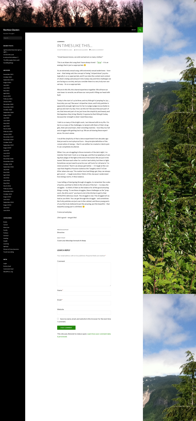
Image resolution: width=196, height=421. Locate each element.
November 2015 (8, 191)
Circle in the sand (8, 54)
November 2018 (8, 161)
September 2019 (8, 145)
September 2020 (8, 112)
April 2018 (6, 175)
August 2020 (7, 115)
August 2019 (7, 148)
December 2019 (8, 137)
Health (5, 241)
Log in (5, 263)
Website (60, 309)
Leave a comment (97, 50)
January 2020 (7, 134)
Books (5, 222)
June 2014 (6, 210)
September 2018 (8, 167)
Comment (61, 261)
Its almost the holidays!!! (11, 57)
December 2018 (8, 159)
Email (60, 300)
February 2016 (7, 188)
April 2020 (6, 126)
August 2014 (7, 205)
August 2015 (7, 197)
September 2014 (8, 202)
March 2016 (7, 186)
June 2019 (6, 153)
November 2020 (8, 107)
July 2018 (6, 169)
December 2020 (8, 104)
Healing (5, 238)
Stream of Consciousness (11, 249)
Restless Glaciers (11, 30)
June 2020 (6, 120)
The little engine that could (11, 60)
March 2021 (7, 96)
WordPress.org (8, 271)
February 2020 (7, 131)
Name (60, 290)
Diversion (6, 227)
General (5, 235)
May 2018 (6, 172)
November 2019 (8, 139)
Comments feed (8, 269)
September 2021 (8, 80)
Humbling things (8, 63)
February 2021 (7, 99)
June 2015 (6, 199)
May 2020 (6, 123)
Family (5, 230)
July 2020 (6, 118)
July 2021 (6, 85)
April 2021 (6, 93)
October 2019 (7, 142)
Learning (60, 41)
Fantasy (5, 233)
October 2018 (7, 164)
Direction (63, 231)
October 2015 (7, 194)
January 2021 (7, 101)
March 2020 (7, 129)
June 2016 (6, 180)
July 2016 (6, 178)
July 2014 (6, 208)
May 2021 (6, 91)
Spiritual (5, 246)
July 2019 (6, 150)
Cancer (5, 225)
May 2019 (6, 156)
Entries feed (7, 266)
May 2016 (6, 183)
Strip (99, 62)
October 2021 (7, 77)
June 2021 (6, 88)
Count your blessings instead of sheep (71, 239)
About (134, 30)
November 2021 (8, 74)
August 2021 (7, 82)
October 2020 (7, 110)
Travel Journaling (8, 252)
